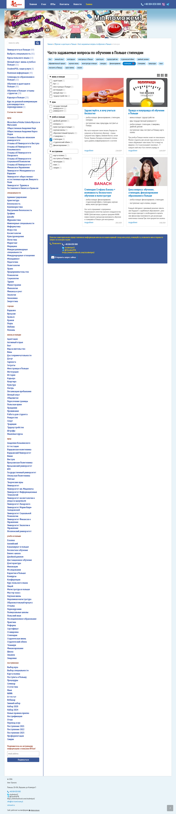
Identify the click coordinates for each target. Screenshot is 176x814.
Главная (33, 4)
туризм (10, 281)
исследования (14, 569)
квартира (11, 381)
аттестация (13, 446)
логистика (12, 239)
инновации (12, 566)
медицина (12, 246)
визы (9, 352)
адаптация (12, 339)
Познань (11, 330)
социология (13, 278)
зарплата (11, 361)
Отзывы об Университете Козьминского (19, 148)
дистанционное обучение (19, 560)
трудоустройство (15, 427)
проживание (13, 411)
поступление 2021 (15, 726)
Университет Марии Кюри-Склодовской (19, 509)
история (11, 375)
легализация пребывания (19, 391)
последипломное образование (21, 618)
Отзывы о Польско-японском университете (21, 139)
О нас (43, 4)
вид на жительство (16, 348)
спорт (10, 420)
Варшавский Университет (19, 452)
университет (13, 485)
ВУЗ (9, 469)
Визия (10, 456)
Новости (77, 4)
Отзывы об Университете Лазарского (19, 154)
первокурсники (14, 609)
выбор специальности (18, 670)
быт (9, 345)
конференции (13, 579)
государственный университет (21, 472)
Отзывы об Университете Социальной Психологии (19, 160)
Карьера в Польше (17, 97)
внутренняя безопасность (19, 210)
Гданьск (10, 316)
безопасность (13, 203)
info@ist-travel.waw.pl (15, 801)
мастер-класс (13, 592)
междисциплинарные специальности (17, 251)
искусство (12, 229)
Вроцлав (11, 313)
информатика (13, 226)
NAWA (10, 693)
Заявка (89, 4)
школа (10, 651)
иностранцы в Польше (18, 368)
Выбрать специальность (20, 53)
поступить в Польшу (17, 677)
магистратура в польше (18, 589)
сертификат (13, 628)
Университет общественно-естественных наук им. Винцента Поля (22, 179)
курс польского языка (17, 582)
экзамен (11, 654)
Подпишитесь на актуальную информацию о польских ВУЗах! (21, 747)
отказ (10, 719)
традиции (11, 424)
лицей (10, 586)
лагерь (10, 388)
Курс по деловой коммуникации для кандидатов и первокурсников (22, 104)
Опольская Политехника (18, 475)
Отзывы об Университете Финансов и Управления (19, 166)
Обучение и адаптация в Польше (18, 85)
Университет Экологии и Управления (18, 527)
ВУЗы (53, 4)
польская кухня (14, 404)
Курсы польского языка (20, 57)
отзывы (11, 605)
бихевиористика (15, 206)
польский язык (14, 615)
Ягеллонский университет (19, 531)
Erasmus (11, 540)
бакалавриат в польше (18, 546)
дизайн (10, 216)
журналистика (14, 220)
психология (12, 275)
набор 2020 (12, 706)
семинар (11, 683)
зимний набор (13, 703)
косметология (14, 233)
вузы (54, 102)
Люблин (11, 326)
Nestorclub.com (35, 810)
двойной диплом (15, 556)
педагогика (12, 262)
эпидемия (12, 658)
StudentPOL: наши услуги (20, 68)
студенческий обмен (17, 641)
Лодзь (10, 323)
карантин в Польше (16, 573)
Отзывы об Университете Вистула (23, 143)
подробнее (88, 150)
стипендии (12, 635)
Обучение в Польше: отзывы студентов (20, 92)
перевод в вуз (13, 722)
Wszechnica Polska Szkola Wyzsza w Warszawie (23, 124)
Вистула (11, 459)
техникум (11, 645)
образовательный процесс (20, 602)
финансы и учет (14, 291)
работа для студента (17, 414)
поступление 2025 (15, 732)
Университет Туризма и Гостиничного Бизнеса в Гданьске (22, 187)
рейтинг (11, 479)
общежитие (13, 398)
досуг (10, 358)
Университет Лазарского (18, 504)
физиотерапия (14, 284)
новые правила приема (18, 713)
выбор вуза (12, 667)
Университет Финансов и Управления (19, 521)
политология (13, 265)
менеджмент (13, 258)
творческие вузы (15, 482)
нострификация (14, 716)
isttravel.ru (11, 805)
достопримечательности (19, 355)
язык (9, 690)
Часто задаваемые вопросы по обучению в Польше (94, 44)
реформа (11, 625)
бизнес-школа (14, 553)
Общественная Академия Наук (21, 128)
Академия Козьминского (18, 443)
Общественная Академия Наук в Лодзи (22, 133)
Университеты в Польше (20, 49)
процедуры (12, 680)
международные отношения (21, 255)
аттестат (11, 696)
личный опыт (13, 394)
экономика (12, 298)
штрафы (11, 430)
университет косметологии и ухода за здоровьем (21, 499)
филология (12, 288)
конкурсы (11, 576)
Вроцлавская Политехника (19, 462)
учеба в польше (58, 117)
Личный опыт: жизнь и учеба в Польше (21, 63)
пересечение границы (17, 401)
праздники (12, 407)
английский (12, 543)
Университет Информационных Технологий (22, 493)
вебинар (11, 699)
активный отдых (15, 342)
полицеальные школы (17, 612)
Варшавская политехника (19, 449)
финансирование (15, 648)
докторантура (14, 563)
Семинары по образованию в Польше (20, 78)
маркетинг (12, 242)
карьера (11, 378)
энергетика (12, 301)
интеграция (13, 371)
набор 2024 (12, 709)
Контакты (64, 4)
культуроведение (15, 236)
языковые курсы (15, 434)
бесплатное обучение (17, 550)
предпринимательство (18, 271)
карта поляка (13, 673)
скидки (10, 739)
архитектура (13, 200)
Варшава (11, 310)
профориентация (15, 735)
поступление (57, 151)
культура (11, 384)
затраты (11, 365)
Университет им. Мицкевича (20, 488)
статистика (12, 686)
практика (11, 622)
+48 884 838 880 (152, 4)
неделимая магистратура (19, 599)
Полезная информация (19, 72)
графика (11, 213)
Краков (10, 320)
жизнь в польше (58, 76)
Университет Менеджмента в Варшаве (21, 172)
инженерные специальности (20, 223)
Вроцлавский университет (19, 465)
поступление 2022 (15, 729)
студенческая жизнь (16, 638)
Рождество (12, 417)
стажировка (13, 632)
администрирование (17, 197)
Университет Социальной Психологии (19, 515)
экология (11, 294)
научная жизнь (14, 596)
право (10, 268)
